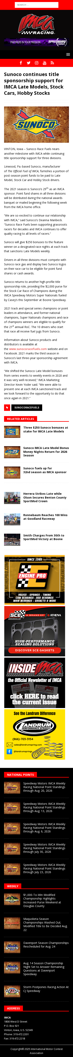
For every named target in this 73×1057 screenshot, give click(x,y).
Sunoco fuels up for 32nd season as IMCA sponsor (45, 470)
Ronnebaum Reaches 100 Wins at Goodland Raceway (45, 517)
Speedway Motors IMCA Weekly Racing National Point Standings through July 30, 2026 (44, 848)
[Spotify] (52, 63)
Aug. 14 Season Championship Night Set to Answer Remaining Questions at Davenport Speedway (43, 968)
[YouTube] (44, 63)
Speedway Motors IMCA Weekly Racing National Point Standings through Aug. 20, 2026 (44, 786)
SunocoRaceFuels (26, 407)
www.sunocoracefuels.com (28, 349)
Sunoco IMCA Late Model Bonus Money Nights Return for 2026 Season (46, 451)
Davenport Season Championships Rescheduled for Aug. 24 (46, 944)
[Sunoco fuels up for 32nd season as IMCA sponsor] (12, 473)
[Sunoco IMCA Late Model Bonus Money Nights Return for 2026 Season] (12, 452)
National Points (20, 775)
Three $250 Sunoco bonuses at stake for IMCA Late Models (45, 429)
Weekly (12, 886)
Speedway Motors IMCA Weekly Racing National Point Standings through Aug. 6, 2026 (44, 827)
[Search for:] (36, 4)
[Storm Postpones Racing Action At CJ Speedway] (12, 991)
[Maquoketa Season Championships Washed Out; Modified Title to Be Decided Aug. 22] (12, 923)
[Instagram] (36, 63)
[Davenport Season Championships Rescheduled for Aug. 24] (12, 947)
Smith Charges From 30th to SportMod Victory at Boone (43, 537)
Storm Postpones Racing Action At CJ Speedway (46, 988)
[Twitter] (28, 63)
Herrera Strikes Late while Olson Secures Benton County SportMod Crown (45, 497)
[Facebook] (20, 63)
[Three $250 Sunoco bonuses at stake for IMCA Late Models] (12, 432)
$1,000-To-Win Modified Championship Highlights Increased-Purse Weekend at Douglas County (42, 900)
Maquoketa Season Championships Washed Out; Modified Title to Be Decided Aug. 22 (45, 924)
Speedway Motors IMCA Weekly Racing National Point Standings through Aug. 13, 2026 (44, 807)
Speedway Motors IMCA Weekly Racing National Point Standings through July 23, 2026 (44, 868)
